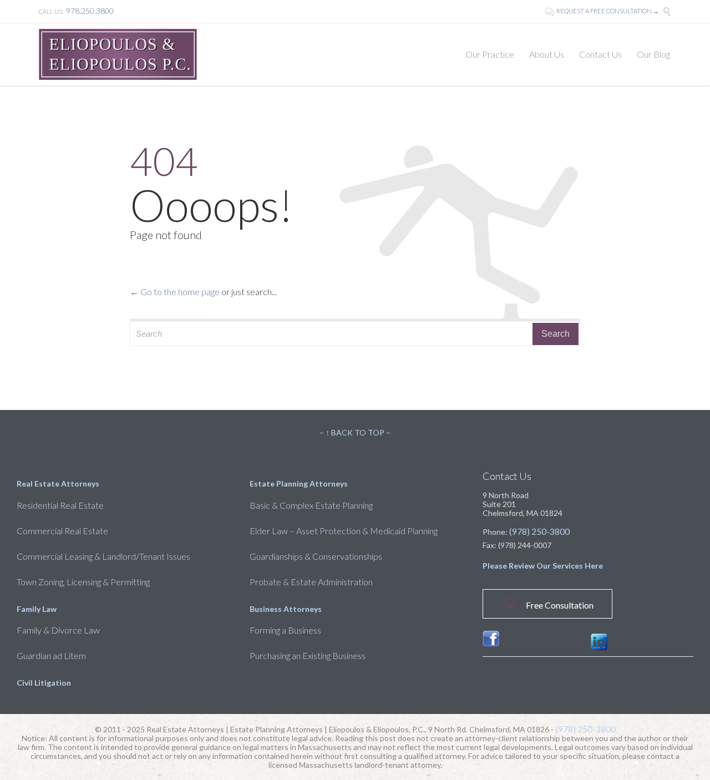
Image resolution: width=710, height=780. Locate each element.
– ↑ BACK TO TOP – (355, 432)
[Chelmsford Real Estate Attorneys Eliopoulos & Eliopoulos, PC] (118, 54)
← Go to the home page (175, 291)
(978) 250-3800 (539, 531)
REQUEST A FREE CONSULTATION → (602, 10)
